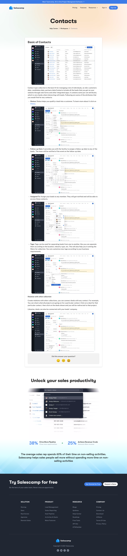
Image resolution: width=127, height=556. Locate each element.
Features (83, 8)
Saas (22, 510)
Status (32, 104)
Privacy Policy (101, 524)
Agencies (24, 517)
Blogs (75, 507)
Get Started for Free (93, 484)
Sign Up (113, 8)
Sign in (104, 8)
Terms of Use (101, 520)
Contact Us (100, 510)
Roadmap (76, 517)
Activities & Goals (51, 517)
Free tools (76, 520)
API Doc (75, 524)
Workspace (64, 28)
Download (99, 514)
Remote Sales (26, 520)
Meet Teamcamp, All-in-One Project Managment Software (62, 2)
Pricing (74, 8)
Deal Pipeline (49, 514)
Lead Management (51, 507)
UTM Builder (77, 527)
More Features (50, 520)
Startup (23, 507)
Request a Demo (110, 484)
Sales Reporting (51, 510)
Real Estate (25, 514)
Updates (76, 510)
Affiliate (99, 517)
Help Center (54, 28)
